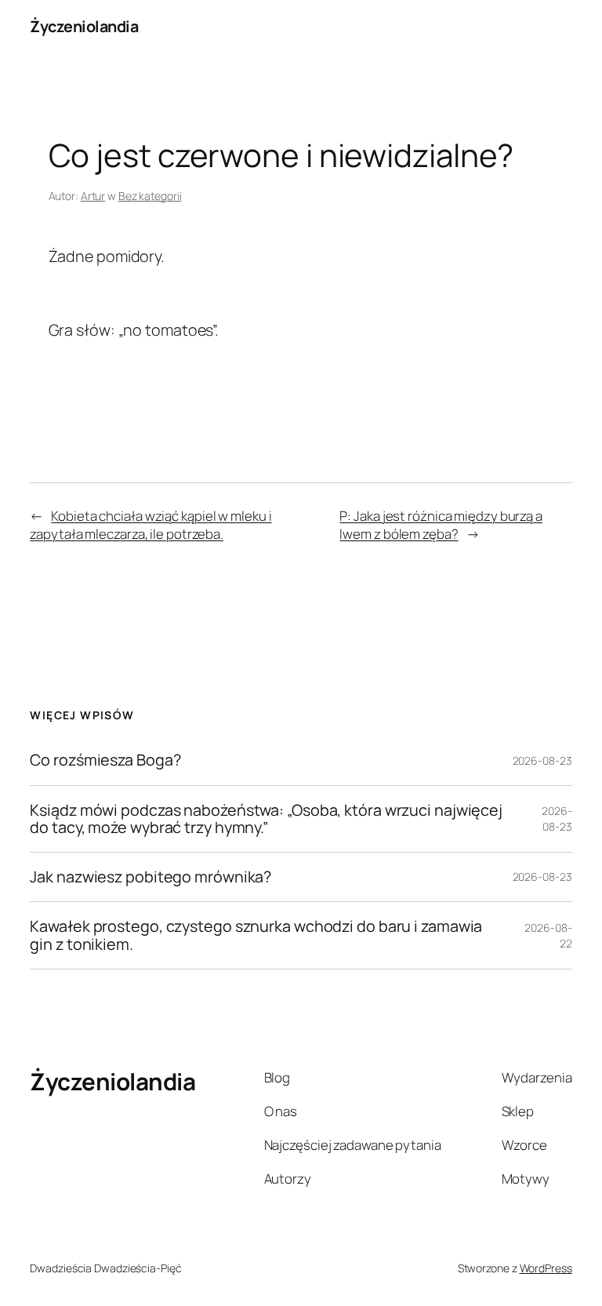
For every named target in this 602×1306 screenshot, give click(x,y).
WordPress (546, 1268)
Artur (93, 195)
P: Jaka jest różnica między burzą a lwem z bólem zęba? (440, 525)
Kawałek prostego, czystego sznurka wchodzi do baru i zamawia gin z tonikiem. (256, 935)
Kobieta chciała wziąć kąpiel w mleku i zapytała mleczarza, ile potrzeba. (150, 525)
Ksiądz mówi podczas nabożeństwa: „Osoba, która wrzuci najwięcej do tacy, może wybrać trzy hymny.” (266, 819)
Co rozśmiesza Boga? (105, 760)
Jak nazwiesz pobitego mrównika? (150, 877)
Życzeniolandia (84, 26)
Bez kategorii (150, 195)
